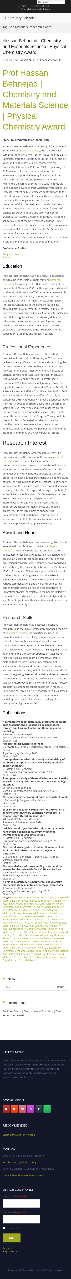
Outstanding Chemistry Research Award (32, 949)
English (45, 2)
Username (15, 1196)
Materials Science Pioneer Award (43, 944)
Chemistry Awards (50, 60)
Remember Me (14, 1228)
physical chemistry (29, 150)
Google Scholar (11, 254)
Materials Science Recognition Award (24, 947)
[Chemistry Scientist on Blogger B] (14, 1109)
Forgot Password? (13, 1251)
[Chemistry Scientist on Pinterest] (22, 1109)
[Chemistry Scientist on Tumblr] (39, 1109)
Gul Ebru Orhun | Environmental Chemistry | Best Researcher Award (32, 1013)
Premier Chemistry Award (26, 954)
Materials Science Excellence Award (43, 938)
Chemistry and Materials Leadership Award (33, 908)
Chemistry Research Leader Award (31, 922)
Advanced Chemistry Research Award (33, 897)
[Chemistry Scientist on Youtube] (6, 1109)
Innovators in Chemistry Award (50, 932)
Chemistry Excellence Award (27, 916)
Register (7, 1248)
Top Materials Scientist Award (20, 960)
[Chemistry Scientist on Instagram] (30, 1109)
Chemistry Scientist (20, 18)
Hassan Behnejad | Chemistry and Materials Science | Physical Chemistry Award (34, 46)
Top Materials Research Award (50, 957)
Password (15, 1212)
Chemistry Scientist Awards (19, 1134)
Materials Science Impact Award (21, 941)
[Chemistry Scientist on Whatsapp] (47, 1109)
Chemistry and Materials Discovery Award (27, 906)
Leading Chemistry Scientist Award (23, 935)
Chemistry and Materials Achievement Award (37, 903)
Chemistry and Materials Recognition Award (30, 911)
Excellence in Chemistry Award (29, 928)
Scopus (7, 257)
